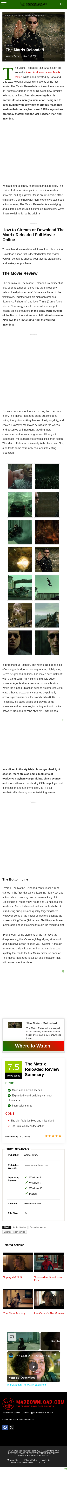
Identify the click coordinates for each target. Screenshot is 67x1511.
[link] (11, 1355)
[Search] (62, 4)
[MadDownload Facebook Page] (5, 1427)
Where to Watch (32, 1045)
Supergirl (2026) (12, 1277)
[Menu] (4, 4)
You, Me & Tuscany (14, 1313)
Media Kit (46, 1460)
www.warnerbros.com (36, 1165)
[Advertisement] (33, 372)
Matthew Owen (12, 56)
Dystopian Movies (38, 1227)
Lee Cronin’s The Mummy (49, 1313)
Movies (9, 46)
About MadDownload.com (22, 1462)
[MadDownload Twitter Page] (11, 1427)
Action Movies (19, 1227)
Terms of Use (13, 1460)
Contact (42, 1462)
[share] (55, 1354)
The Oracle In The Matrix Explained (33, 1356)
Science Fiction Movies (14, 1232)
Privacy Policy (30, 1460)
